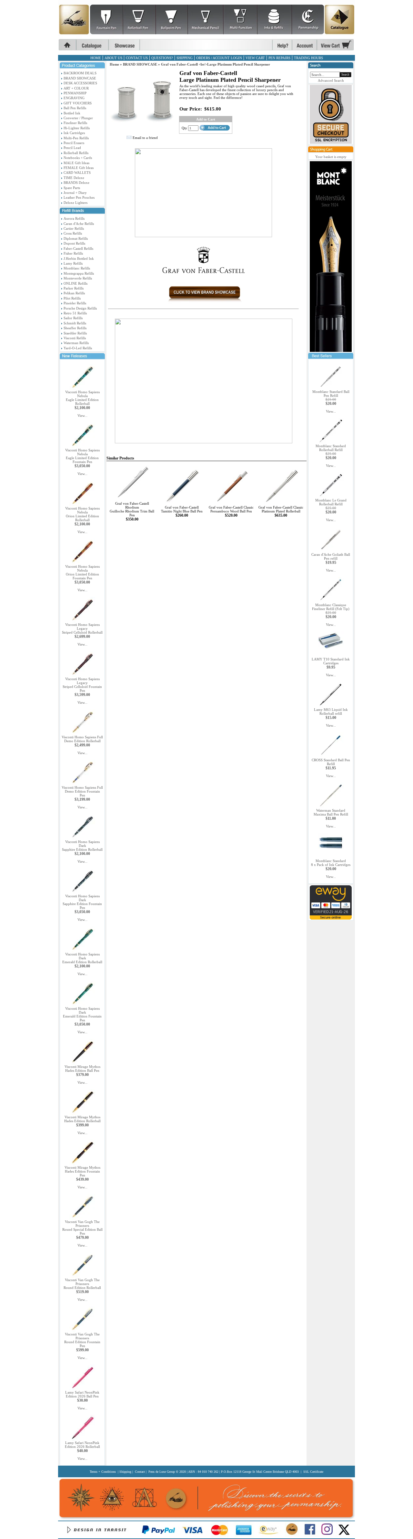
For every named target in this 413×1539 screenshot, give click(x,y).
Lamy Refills (73, 263)
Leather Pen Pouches (79, 197)
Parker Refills (74, 288)
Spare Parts (72, 188)
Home (114, 64)
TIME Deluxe (74, 178)
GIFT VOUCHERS (78, 103)
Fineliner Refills (75, 123)
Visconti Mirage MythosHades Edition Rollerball (82, 1119)
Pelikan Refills (74, 293)
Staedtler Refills (75, 333)
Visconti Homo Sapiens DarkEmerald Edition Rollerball (82, 958)
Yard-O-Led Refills (78, 348)
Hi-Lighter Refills (77, 128)
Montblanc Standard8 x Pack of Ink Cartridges (330, 863)
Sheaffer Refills (75, 328)
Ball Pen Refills (75, 108)
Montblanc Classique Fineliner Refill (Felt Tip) (330, 607)
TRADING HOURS (308, 58)
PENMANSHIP (75, 93)
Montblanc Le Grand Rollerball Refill (331, 502)
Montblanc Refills (77, 268)
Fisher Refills (73, 253)
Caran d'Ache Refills (79, 224)
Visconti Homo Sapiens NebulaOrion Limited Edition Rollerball (82, 514)
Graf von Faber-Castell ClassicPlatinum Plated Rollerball (280, 509)
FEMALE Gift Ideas (79, 168)
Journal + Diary (75, 193)
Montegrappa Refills (79, 273)
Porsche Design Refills (80, 308)
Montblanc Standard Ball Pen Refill (330, 393)
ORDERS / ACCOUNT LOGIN (219, 58)
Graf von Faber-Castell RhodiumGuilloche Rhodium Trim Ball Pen (132, 509)
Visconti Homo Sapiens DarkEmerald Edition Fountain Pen (82, 1014)
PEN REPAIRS (279, 58)
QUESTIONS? (162, 58)
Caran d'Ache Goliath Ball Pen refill (330, 556)
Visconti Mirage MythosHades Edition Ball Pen (82, 1068)
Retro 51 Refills (75, 313)
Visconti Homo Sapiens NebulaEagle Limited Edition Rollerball (82, 398)
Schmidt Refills (75, 323)
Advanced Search (331, 80)
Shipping (125, 1471)
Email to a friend (145, 138)
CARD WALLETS (77, 172)
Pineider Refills (75, 303)
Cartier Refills (74, 228)
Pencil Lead (72, 148)
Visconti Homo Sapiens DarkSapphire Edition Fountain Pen (82, 902)
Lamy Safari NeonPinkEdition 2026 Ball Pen (82, 1394)
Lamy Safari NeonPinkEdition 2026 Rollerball (82, 1445)
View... (82, 415)
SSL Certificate (313, 1471)
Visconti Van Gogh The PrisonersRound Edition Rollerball (82, 1284)
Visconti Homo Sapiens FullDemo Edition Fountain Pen (82, 791)
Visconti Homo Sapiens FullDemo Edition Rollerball (82, 739)
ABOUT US (113, 58)
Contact (140, 1471)
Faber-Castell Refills (78, 248)
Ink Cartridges (74, 133)
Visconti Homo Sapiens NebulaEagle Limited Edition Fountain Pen (82, 456)
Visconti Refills (75, 338)
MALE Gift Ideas (76, 163)
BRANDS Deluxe (76, 182)
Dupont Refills (74, 243)
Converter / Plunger (78, 118)
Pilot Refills (72, 298)
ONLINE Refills (75, 283)
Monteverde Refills (78, 278)
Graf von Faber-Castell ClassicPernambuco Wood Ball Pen (231, 509)
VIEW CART (255, 58)
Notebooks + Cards (78, 158)
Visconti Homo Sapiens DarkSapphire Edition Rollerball (82, 845)
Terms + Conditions (103, 1471)
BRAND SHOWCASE (80, 78)
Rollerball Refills (76, 153)
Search (345, 74)
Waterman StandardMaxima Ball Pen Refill (331, 812)
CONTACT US (137, 58)
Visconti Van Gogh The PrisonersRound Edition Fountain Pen (82, 1340)
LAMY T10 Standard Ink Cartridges (331, 661)
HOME (95, 58)
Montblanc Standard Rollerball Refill (331, 448)
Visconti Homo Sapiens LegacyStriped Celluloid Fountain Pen (82, 684)
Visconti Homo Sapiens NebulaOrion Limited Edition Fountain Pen (82, 572)
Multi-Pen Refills (76, 138)
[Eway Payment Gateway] (331, 918)
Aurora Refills (74, 218)
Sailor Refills (73, 318)
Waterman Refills (76, 343)
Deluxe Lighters (75, 203)
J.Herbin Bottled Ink (79, 258)
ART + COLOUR (76, 88)
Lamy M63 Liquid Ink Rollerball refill (331, 711)
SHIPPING (184, 58)
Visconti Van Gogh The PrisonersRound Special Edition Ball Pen (82, 1227)
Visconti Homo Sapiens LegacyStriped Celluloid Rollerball (82, 628)
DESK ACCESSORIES (80, 83)
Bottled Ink (72, 113)
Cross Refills (73, 233)
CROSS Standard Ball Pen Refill (331, 762)
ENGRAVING (74, 98)
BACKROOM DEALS (80, 73)
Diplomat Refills (76, 238)
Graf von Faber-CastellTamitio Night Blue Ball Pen (182, 509)
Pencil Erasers (74, 143)
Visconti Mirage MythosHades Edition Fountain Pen (82, 1171)
